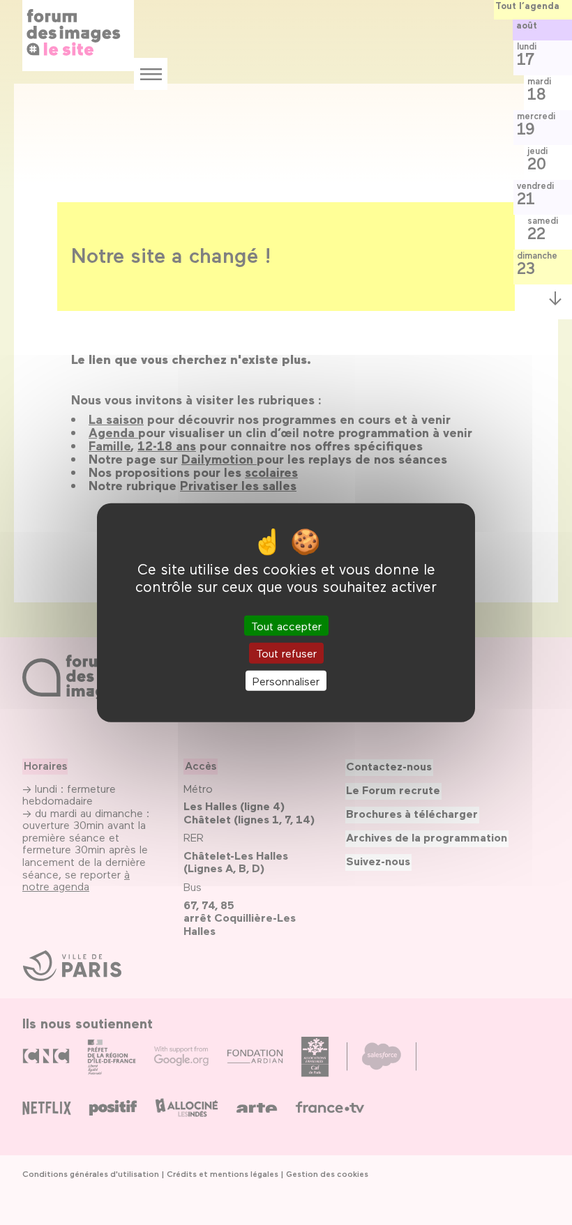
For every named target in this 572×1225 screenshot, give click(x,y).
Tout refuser (286, 653)
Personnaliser (286, 680)
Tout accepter (286, 625)
